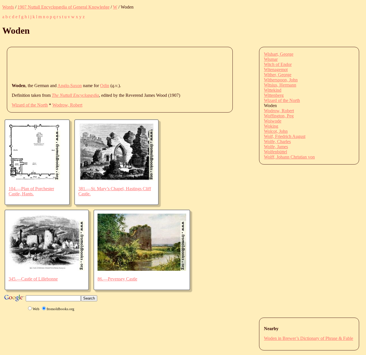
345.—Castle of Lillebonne (33, 278)
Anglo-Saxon (69, 85)
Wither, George (277, 74)
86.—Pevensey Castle (117, 278)
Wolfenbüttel (275, 151)
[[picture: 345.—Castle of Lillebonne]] (47, 269)
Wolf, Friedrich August (284, 136)
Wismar (271, 59)
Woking (271, 126)
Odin (104, 85)
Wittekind (272, 90)
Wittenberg (274, 95)
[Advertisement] (116, 64)
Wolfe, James (276, 146)
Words (8, 7)
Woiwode (272, 121)
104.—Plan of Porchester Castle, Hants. (31, 191)
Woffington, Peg (279, 115)
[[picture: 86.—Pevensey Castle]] (142, 269)
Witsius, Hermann (280, 85)
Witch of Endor (278, 64)
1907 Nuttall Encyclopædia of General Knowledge (63, 7)
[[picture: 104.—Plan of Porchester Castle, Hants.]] (34, 179)
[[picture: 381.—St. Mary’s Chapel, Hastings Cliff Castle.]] (116, 179)
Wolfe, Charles (277, 141)
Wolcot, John (276, 131)
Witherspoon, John (281, 79)
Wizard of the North (30, 105)
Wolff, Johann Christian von (289, 157)
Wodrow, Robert (67, 105)
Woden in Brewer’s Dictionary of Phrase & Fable (308, 338)
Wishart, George (278, 54)
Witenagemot (276, 69)
